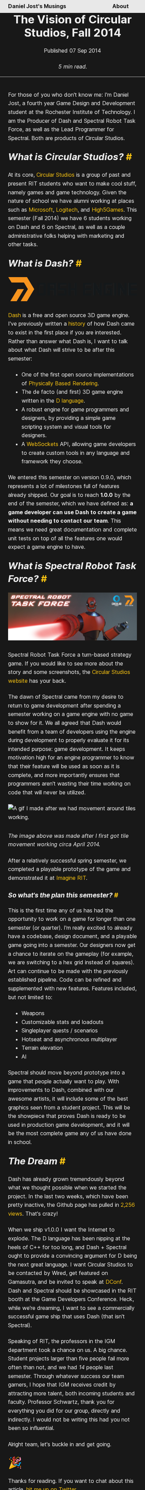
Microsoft (41, 209)
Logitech (67, 209)
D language (70, 400)
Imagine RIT (71, 877)
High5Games (107, 209)
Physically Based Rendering (63, 383)
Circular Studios (55, 174)
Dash (14, 315)
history (76, 323)
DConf (113, 1281)
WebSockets (42, 444)
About (120, 6)
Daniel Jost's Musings (37, 6)
